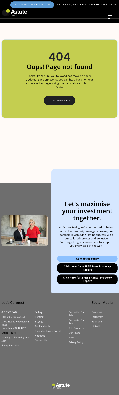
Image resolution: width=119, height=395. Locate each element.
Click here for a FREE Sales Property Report (87, 268)
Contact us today (87, 258)
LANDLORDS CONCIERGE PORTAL (32, 4)
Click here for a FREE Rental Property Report (87, 279)
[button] (110, 17)
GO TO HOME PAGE (59, 100)
